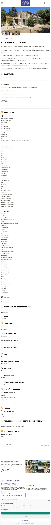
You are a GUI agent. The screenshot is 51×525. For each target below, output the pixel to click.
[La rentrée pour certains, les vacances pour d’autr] (35, 463)
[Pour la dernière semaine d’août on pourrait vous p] (29, 469)
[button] (49, 501)
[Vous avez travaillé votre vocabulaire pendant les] (29, 463)
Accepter (25, 513)
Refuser (25, 516)
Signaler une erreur (45, 445)
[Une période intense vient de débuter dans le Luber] (47, 463)
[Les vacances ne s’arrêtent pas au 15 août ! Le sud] (35, 469)
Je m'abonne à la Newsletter (33, 495)
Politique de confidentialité (29, 523)
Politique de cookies (20, 523)
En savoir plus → (25, 520)
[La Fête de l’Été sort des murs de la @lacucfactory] (47, 469)
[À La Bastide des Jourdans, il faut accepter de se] (41, 463)
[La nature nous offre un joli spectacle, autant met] (41, 469)
